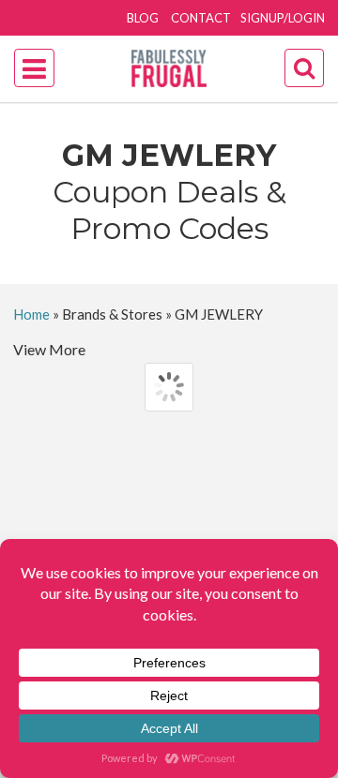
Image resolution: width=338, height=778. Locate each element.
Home (31, 314)
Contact (201, 17)
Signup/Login (282, 17)
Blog (143, 17)
